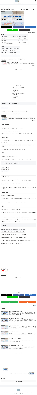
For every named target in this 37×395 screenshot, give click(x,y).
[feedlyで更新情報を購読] (9, 302)
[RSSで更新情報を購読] (27, 302)
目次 (17, 85)
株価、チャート (16, 94)
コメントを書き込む (18, 381)
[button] (24, 30)
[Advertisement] (18, 76)
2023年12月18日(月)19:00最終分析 (19, 93)
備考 (15, 91)
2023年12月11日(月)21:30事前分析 (18, 87)
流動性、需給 (16, 90)
